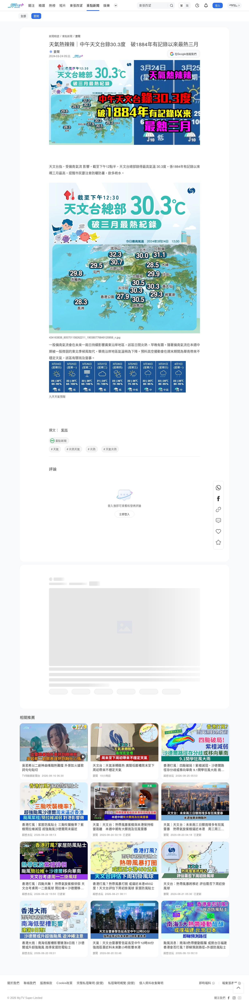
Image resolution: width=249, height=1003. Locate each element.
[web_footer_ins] (234, 998)
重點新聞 (61, 441)
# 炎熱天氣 (73, 449)
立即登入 (124, 514)
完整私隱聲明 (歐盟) (90, 983)
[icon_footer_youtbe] (239, 998)
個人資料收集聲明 (151, 983)
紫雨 (64, 430)
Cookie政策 (64, 983)
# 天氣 (55, 449)
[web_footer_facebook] (228, 998)
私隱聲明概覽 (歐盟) (121, 983)
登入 (217, 5)
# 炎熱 (92, 449)
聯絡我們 (30, 983)
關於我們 (13, 983)
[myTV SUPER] (234, 5)
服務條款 (46, 983)
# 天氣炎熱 (110, 449)
